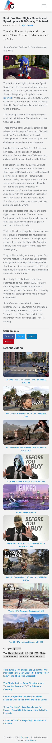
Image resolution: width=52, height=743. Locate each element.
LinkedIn (31, 336)
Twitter (20, 336)
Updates (17, 648)
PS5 (36, 653)
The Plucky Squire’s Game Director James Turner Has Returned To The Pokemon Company (23, 686)
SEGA (42, 653)
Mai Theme (31, 740)
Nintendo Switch (15, 653)
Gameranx (25, 737)
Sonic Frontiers (11, 656)
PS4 (31, 653)
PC (26, 653)
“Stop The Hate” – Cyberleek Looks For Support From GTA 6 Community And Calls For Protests (25, 710)
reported (7, 97)
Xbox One (24, 656)
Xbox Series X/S (37, 656)
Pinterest (8, 341)
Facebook (9, 336)
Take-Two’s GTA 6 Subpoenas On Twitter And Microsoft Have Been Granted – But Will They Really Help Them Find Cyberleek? (25, 672)
